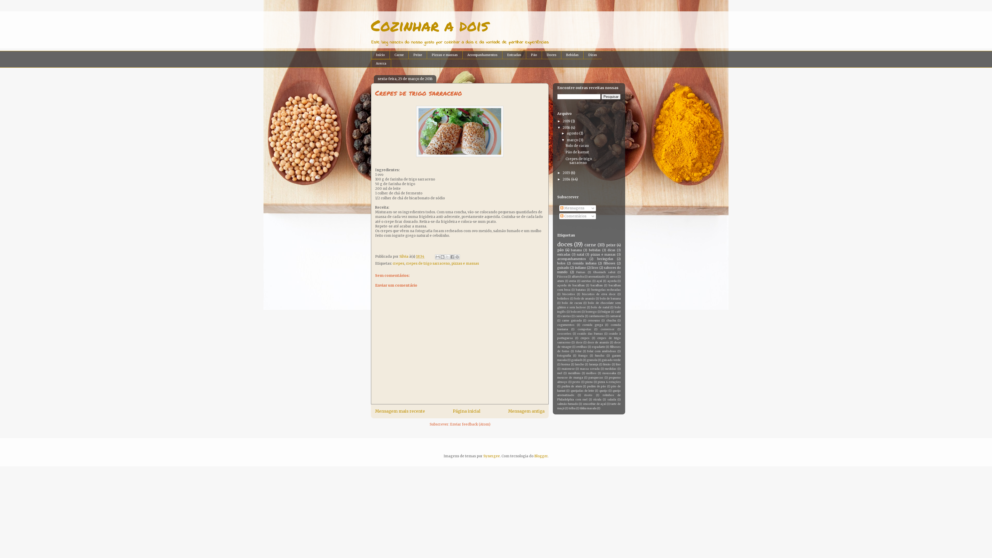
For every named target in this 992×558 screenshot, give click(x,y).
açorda (612, 281)
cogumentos (566, 325)
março (572, 140)
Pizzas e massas (445, 55)
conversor (607, 329)
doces (564, 244)
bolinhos (563, 298)
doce (579, 342)
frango (583, 355)
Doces (551, 55)
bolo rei (576, 311)
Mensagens (573, 208)
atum (560, 281)
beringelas (605, 259)
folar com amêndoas (601, 351)
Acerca (381, 63)
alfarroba (578, 276)
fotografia (564, 355)
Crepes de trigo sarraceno (578, 161)
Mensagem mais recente (400, 411)
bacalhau (597, 285)
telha (572, 408)
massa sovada (590, 369)
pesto (576, 382)
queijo (603, 390)
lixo (618, 364)
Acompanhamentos (482, 55)
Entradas (514, 55)
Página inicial (466, 411)
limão (607, 364)
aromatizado (596, 276)
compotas (584, 329)
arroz (613, 276)
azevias (586, 281)
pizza (589, 382)
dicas (611, 250)
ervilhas (581, 347)
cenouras (594, 320)
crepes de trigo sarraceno (428, 263)
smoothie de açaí (594, 404)
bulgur (605, 311)
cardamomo (597, 316)
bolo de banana (610, 298)
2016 (566, 127)
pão (560, 250)
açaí (599, 281)
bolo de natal (600, 307)
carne (590, 244)
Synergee (491, 456)
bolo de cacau (572, 303)
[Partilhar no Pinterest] (457, 257)
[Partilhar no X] (447, 257)
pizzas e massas (465, 263)
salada (611, 399)
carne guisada (572, 320)
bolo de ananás (584, 298)
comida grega (592, 325)
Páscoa (562, 276)
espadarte (598, 347)
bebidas (595, 250)
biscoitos (568, 294)
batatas (581, 290)
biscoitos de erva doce (599, 294)
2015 (566, 173)
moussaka (609, 373)
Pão (534, 55)
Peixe (417, 55)
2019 (566, 121)
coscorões (564, 333)
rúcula (597, 399)
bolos (561, 263)
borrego (591, 311)
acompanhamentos (571, 259)
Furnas (580, 272)
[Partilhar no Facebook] (452, 257)
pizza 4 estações (609, 382)
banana (576, 250)
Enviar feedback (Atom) (470, 424)
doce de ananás (598, 342)
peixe (611, 245)
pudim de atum (572, 386)
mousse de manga (570, 377)
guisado (563, 268)
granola (592, 360)
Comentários (574, 216)
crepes (398, 263)
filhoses (609, 263)
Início (380, 55)
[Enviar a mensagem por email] (437, 257)
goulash (576, 360)
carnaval (615, 316)
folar (578, 351)
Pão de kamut (577, 152)
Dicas (592, 55)
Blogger (541, 456)
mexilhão (574, 373)
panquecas (595, 377)
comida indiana (584, 263)
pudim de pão (596, 386)
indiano (580, 268)
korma (565, 364)
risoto (588, 395)
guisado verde (611, 360)
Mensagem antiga (526, 411)
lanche (579, 364)
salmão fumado (567, 404)
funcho (600, 355)
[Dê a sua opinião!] (442, 257)
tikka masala (588, 408)
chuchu (611, 320)
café (618, 311)
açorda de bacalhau (571, 285)
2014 (566, 179)
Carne (399, 55)
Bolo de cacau (577, 146)
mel (559, 373)
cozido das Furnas (590, 333)
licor (595, 268)
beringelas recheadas (606, 290)
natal (580, 254)
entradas (563, 254)
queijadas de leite (582, 390)
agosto (572, 133)
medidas (610, 369)
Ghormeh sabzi (604, 272)
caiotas (566, 316)
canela (579, 316)
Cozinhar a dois (430, 25)
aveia (572, 281)
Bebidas (572, 55)
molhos (591, 373)
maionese (568, 369)
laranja (593, 364)
